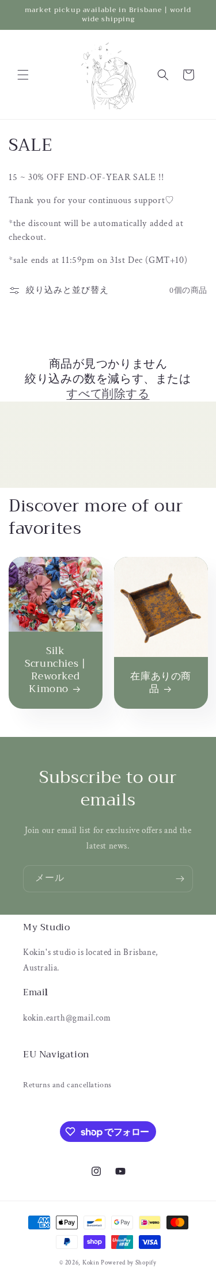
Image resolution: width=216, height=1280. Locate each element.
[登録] (179, 878)
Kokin (91, 1263)
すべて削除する (107, 394)
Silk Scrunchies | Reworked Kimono (55, 670)
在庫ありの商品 (160, 683)
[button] (23, 74)
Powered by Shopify (129, 1263)
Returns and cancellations (67, 1085)
